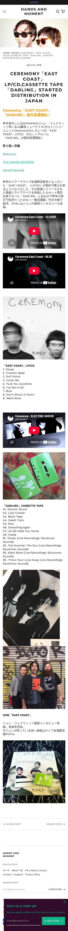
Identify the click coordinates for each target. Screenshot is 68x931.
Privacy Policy (32, 874)
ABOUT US (17, 870)
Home (6, 53)
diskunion (9, 153)
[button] (57, 11)
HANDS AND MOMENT (11, 854)
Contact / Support (13, 874)
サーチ (6, 870)
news (15, 53)
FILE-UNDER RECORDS (18, 162)
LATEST (34, 2)
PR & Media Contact (36, 870)
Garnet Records (13, 170)
